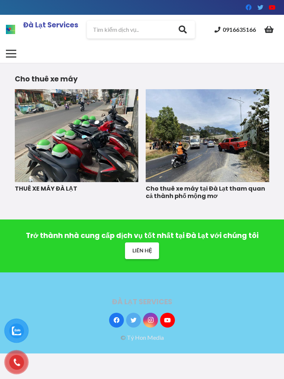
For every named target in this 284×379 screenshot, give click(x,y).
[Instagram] (150, 320)
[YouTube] (272, 7)
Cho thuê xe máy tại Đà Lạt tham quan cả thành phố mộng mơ (205, 192)
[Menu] (11, 53)
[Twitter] (260, 7)
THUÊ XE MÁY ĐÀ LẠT (46, 188)
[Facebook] (248, 7)
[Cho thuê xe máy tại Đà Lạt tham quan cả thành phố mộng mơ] (207, 93)
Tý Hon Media (145, 337)
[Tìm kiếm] (183, 29)
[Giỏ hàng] (269, 29)
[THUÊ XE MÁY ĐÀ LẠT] (76, 93)
